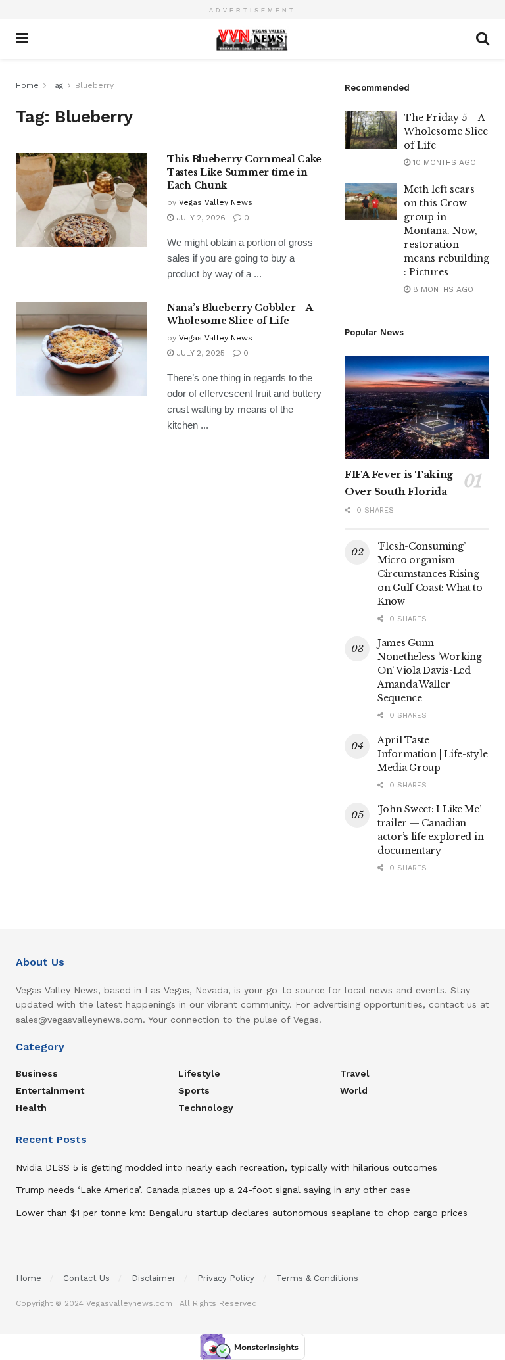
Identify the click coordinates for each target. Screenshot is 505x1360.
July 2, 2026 (200, 217)
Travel (355, 1073)
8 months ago (441, 289)
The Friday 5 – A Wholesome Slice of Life (446, 131)
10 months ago (443, 162)
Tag (57, 85)
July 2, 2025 (199, 353)
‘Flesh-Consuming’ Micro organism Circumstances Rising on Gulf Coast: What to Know (430, 573)
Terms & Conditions (317, 1278)
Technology (205, 1107)
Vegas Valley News (215, 202)
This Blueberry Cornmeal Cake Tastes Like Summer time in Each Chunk (244, 172)
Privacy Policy (225, 1278)
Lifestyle (199, 1073)
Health (31, 1107)
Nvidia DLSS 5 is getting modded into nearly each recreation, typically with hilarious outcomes (226, 1167)
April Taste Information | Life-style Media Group (432, 754)
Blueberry (94, 85)
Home (27, 85)
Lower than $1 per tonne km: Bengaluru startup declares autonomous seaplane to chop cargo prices (242, 1213)
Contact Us (86, 1278)
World (354, 1090)
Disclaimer (154, 1278)
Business (37, 1073)
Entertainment (50, 1090)
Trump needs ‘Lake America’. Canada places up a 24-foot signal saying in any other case (213, 1189)
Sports (194, 1090)
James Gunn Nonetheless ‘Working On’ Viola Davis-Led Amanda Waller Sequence (429, 670)
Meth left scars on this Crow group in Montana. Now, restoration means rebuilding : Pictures (446, 230)
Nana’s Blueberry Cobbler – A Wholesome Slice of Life (239, 314)
